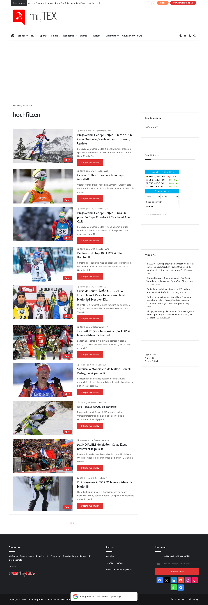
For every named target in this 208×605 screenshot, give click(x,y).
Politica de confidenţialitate (119, 569)
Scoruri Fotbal (151, 361)
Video (163, 3)
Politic (54, 35)
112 (32, 35)
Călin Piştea (84, 171)
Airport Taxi (150, 358)
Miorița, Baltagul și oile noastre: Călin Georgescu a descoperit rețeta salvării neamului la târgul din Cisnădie (170, 314)
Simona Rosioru (86, 440)
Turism (96, 35)
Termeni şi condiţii (114, 563)
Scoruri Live (150, 354)
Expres (83, 35)
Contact (12, 566)
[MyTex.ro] (38, 17)
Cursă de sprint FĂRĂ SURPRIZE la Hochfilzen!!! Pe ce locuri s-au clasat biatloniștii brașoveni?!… (101, 295)
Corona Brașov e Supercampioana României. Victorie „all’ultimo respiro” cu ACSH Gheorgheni (72, 3)
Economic (68, 35)
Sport (43, 35)
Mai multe (111, 35)
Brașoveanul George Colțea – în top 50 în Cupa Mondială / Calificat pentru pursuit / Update (104, 139)
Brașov (21, 35)
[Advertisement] (104, 64)
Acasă (18, 105)
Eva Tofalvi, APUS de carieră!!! (97, 407)
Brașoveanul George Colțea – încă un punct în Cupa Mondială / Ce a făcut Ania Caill (103, 217)
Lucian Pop (84, 365)
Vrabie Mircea (85, 131)
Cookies (110, 556)
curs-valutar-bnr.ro (159, 214)
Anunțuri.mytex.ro (132, 35)
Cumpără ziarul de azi (183, 3)
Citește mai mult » (90, 162)
